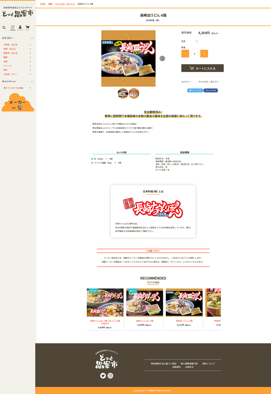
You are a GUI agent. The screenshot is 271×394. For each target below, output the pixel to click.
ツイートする (196, 90)
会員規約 (176, 366)
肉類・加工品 (9, 48)
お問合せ (189, 366)
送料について (208, 363)
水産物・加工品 (10, 44)
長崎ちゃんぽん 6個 (144, 320)
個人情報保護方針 (189, 363)
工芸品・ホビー (10, 74)
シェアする (211, 90)
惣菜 (5, 61)
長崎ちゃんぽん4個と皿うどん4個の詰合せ (105, 322)
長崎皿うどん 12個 (184, 320)
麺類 (5, 57)
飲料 (5, 69)
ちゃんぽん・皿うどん (65, 3)
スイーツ (7, 65)
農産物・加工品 (10, 53)
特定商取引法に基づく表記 (163, 363)
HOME (43, 3)
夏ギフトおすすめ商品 (13, 87)
